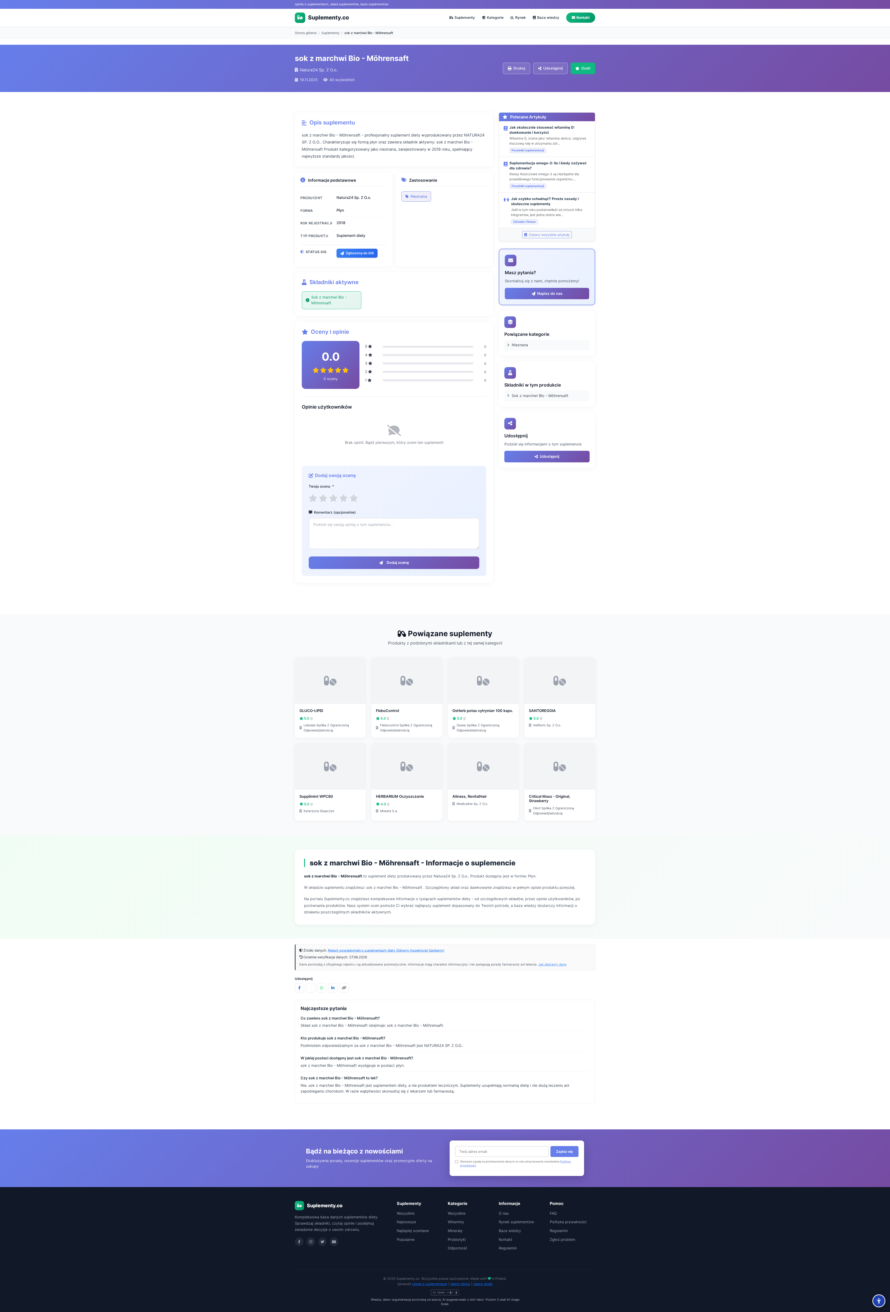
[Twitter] (322, 1241)
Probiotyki (457, 1239)
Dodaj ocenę (398, 562)
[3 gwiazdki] (333, 498)
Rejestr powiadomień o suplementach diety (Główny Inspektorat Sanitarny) (386, 950)
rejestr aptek (483, 1284)
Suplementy (465, 17)
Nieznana (418, 196)
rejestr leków (460, 1284)
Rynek (520, 17)
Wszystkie (405, 1213)
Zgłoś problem (562, 1239)
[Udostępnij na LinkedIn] (332, 987)
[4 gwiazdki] (343, 498)
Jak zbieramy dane (552, 964)
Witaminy (456, 1222)
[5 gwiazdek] (354, 498)
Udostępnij (549, 456)
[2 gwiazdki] (323, 498)
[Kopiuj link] (344, 987)
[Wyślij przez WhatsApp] (321, 987)
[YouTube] (334, 1241)
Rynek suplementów (516, 1222)
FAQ (553, 1213)
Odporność (457, 1248)
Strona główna (306, 33)
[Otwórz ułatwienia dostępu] (878, 1300)
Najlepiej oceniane (413, 1230)
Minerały (455, 1230)
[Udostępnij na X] (310, 987)
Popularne (405, 1239)
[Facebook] (299, 1241)
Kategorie (495, 17)
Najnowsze (406, 1222)
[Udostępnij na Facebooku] (299, 987)
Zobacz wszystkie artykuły (549, 235)
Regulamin (508, 1248)
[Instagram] (310, 1241)
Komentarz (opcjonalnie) (335, 512)
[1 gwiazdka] (313, 498)
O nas (504, 1213)
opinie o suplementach (429, 1284)
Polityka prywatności (568, 1222)
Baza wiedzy (548, 17)
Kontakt (583, 17)
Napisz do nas (550, 293)
